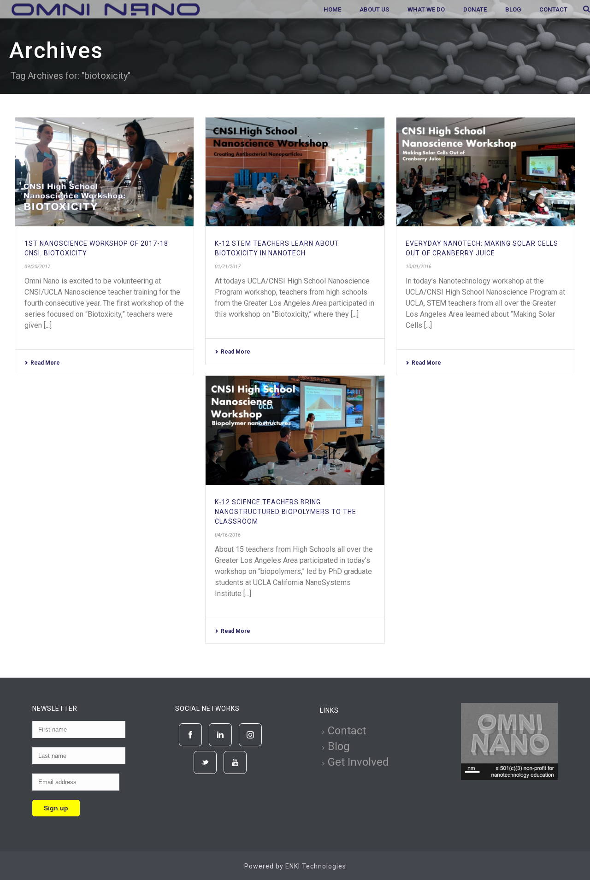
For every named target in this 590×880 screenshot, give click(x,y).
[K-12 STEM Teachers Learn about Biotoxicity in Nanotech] (295, 172)
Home (332, 9)
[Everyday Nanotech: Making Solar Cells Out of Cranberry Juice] (485, 172)
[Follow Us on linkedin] (220, 734)
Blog (513, 9)
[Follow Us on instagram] (250, 734)
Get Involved (358, 762)
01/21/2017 (228, 267)
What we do (426, 9)
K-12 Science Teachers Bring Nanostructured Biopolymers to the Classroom (285, 511)
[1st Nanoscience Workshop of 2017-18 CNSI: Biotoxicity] (104, 172)
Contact (553, 9)
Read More (45, 363)
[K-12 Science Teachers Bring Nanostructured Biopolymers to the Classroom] (295, 430)
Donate (475, 9)
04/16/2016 (228, 535)
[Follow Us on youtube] (235, 762)
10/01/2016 (418, 267)
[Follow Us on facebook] (190, 734)
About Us (374, 9)
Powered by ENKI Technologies (295, 866)
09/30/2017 (37, 267)
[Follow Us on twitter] (205, 762)
